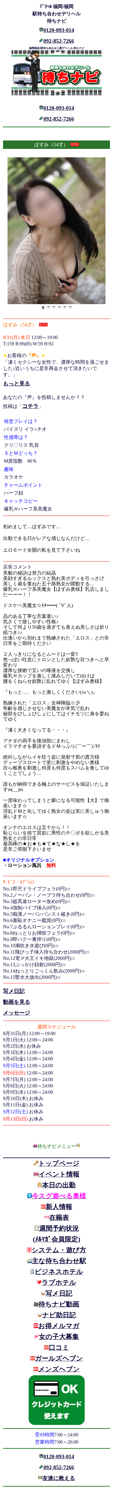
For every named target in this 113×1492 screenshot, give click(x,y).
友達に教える (58, 1478)
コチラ (30, 406)
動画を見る (16, 1002)
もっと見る (16, 384)
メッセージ (16, 1013)
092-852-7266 (58, 41)
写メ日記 (14, 991)
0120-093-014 (58, 30)
